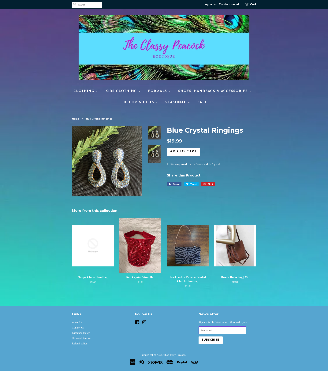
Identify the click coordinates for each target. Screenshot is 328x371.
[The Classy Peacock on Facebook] (137, 323)
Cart (253, 4)
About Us (77, 322)
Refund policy (79, 343)
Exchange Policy (81, 333)
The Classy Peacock (174, 355)
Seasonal (176, 102)
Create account (229, 4)
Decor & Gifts (140, 102)
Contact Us (78, 327)
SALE (202, 102)
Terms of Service (81, 338)
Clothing (84, 91)
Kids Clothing (122, 91)
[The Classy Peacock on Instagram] (144, 323)
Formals (158, 91)
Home (75, 119)
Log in (207, 4)
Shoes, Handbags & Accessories (213, 91)
